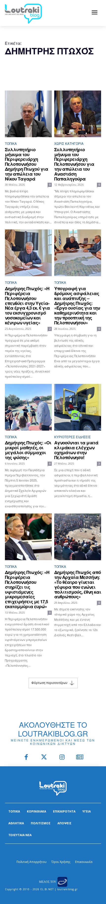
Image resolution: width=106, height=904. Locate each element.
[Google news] (80, 757)
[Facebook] (26, 757)
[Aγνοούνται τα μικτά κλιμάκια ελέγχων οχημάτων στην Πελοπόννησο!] (77, 407)
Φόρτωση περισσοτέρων (49, 682)
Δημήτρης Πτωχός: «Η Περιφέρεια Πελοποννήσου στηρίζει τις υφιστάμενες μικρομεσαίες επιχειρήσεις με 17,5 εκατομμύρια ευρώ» (27, 589)
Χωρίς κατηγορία (69, 143)
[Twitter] (44, 757)
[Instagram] (62, 757)
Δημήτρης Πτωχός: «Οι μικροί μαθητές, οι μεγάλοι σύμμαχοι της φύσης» (28, 449)
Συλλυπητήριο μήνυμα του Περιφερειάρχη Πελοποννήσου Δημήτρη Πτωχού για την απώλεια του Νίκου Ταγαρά (26, 164)
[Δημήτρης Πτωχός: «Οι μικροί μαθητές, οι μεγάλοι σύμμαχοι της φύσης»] (28, 407)
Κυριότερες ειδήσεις (72, 437)
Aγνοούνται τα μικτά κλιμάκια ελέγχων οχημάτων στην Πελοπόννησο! (76, 449)
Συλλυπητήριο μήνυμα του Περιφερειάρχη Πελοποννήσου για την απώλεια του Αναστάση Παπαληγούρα (74, 164)
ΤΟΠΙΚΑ (11, 143)
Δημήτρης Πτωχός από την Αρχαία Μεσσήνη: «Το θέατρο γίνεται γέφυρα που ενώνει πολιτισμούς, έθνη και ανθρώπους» (77, 584)
